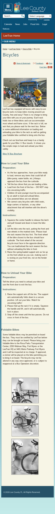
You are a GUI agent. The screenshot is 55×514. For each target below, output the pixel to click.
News (17, 24)
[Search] (22, 16)
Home (5, 49)
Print (50, 63)
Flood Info (34, 24)
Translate (47, 19)
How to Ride (27, 49)
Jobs (25, 24)
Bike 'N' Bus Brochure (12, 154)
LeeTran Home (11, 35)
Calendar (8, 24)
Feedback (39, 63)
